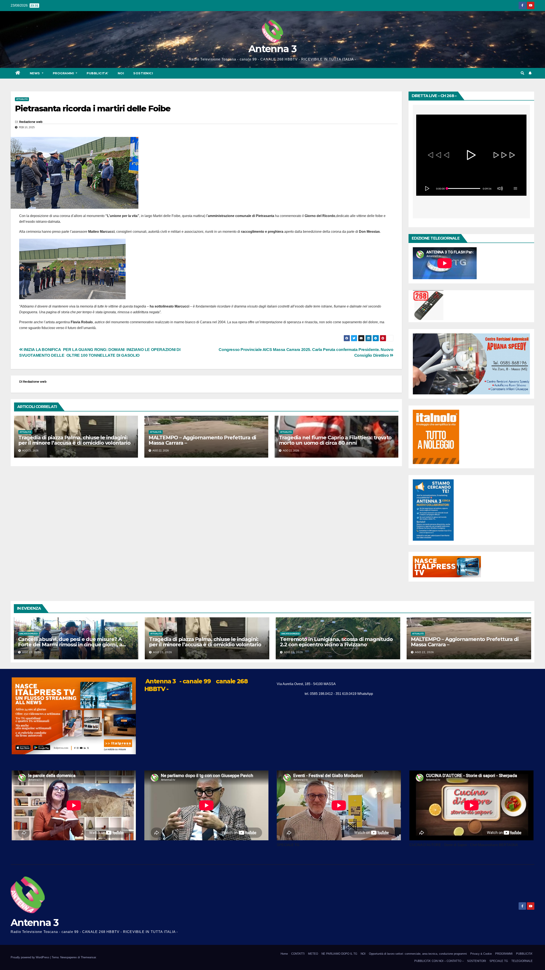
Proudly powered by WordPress (30, 957)
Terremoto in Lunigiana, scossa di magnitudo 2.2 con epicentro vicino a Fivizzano (336, 642)
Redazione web (31, 122)
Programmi (64, 73)
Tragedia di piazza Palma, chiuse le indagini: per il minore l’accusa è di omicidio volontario (74, 440)
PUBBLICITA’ (97, 73)
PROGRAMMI (504, 953)
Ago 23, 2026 (31, 652)
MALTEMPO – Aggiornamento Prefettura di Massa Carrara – (202, 440)
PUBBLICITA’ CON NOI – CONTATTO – (439, 961)
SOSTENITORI (476, 961)
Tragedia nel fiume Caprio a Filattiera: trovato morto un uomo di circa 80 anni (335, 440)
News (35, 73)
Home (284, 953)
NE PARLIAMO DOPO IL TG (339, 953)
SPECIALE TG (498, 961)
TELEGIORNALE (522, 961)
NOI (121, 73)
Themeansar (88, 957)
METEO (313, 953)
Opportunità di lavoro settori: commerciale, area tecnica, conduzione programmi (418, 953)
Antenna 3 (272, 49)
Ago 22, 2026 (424, 652)
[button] (522, 73)
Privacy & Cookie (481, 953)
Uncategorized (28, 633)
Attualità (22, 99)
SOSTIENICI (143, 73)
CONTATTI (298, 953)
